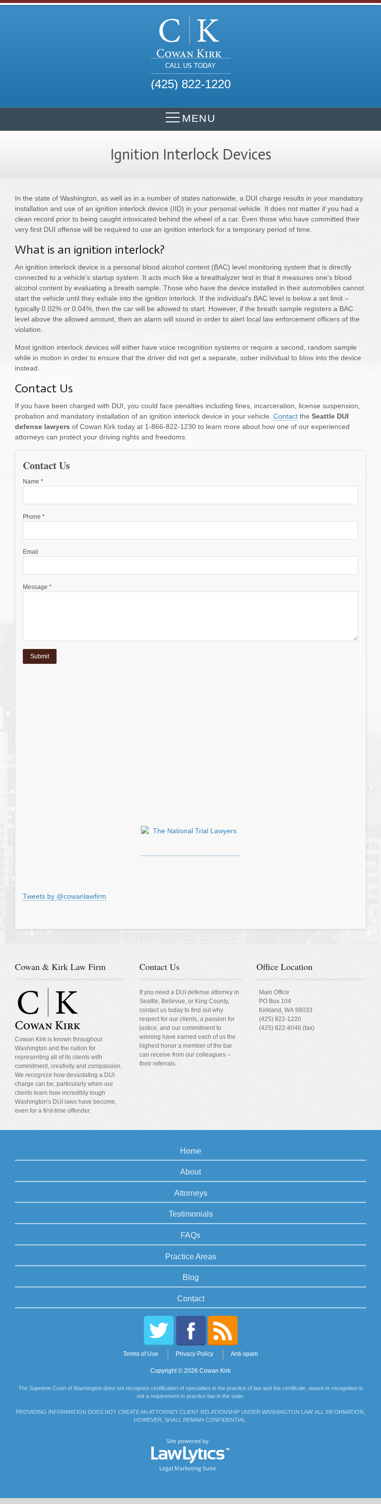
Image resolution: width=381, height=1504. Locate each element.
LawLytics (190, 1454)
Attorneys (190, 1193)
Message (37, 587)
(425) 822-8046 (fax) (287, 1027)
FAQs (190, 1235)
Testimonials (191, 1214)
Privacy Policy (194, 1353)
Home (190, 1151)
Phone (34, 516)
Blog (191, 1277)
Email (30, 551)
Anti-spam (244, 1353)
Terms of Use (140, 1353)
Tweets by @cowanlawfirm (64, 896)
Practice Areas (190, 1256)
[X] (159, 1330)
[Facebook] (191, 1330)
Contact (285, 416)
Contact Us (159, 966)
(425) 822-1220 (280, 1019)
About (190, 1172)
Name (33, 481)
